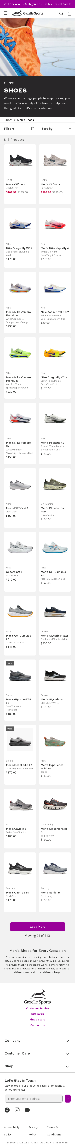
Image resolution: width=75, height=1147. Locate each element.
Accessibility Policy (12, 1130)
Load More (37, 926)
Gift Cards (37, 1014)
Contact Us (37, 1025)
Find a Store (37, 1019)
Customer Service (37, 1008)
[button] (6, 13)
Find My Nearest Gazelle (56, 4)
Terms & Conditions (54, 1130)
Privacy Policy (33, 1130)
